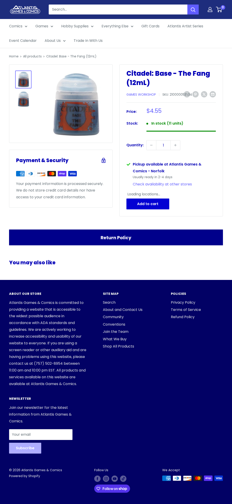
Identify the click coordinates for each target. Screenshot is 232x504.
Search (109, 302)
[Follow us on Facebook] (97, 479)
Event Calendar (23, 40)
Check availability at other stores (162, 184)
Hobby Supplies (75, 26)
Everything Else (115, 26)
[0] (219, 9)
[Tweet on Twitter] (204, 94)
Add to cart (147, 203)
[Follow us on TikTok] (123, 479)
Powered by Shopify (24, 476)
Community (113, 316)
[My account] (210, 9)
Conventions (114, 324)
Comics (15, 26)
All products (32, 56)
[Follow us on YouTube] (114, 479)
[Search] (193, 9)
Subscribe (25, 448)
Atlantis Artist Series (185, 26)
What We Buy (115, 339)
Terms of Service (186, 309)
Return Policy (116, 237)
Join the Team (115, 331)
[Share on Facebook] (187, 94)
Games (41, 26)
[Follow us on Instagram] (106, 479)
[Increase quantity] (175, 145)
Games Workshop (141, 94)
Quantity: (135, 145)
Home (14, 56)
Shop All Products (118, 346)
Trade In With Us (88, 40)
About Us (53, 40)
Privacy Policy (183, 302)
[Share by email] (213, 94)
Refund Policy (183, 316)
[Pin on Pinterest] (195, 94)
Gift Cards (150, 26)
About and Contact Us (123, 309)
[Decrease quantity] (151, 145)
